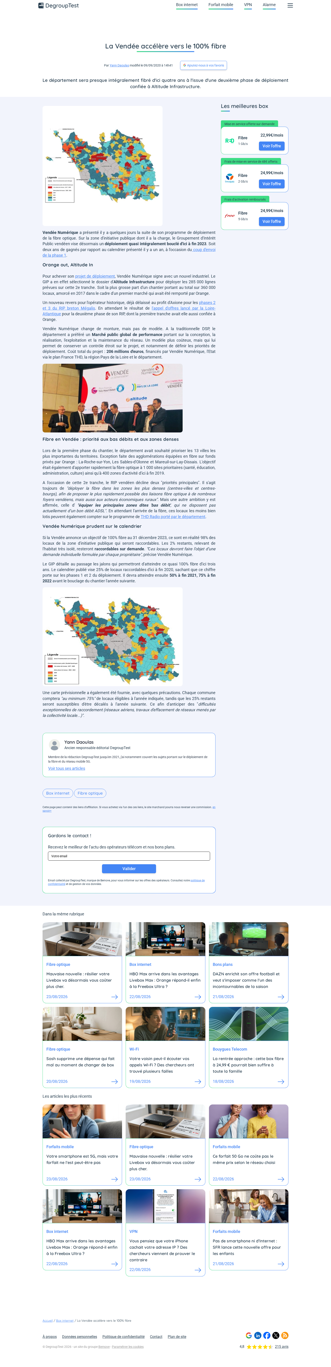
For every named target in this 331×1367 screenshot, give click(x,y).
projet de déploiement (95, 276)
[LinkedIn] (257, 1335)
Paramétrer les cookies (128, 1347)
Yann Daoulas (119, 65)
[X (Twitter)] (275, 1335)
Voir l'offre (272, 146)
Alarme (269, 4)
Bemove (104, 1347)
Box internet (187, 4)
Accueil (48, 1321)
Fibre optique (90, 793)
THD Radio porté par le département (173, 516)
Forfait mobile (221, 4)
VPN (248, 4)
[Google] (248, 1335)
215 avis (281, 1346)
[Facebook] (266, 1335)
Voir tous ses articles (66, 768)
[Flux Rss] (284, 1335)
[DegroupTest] (58, 5)
